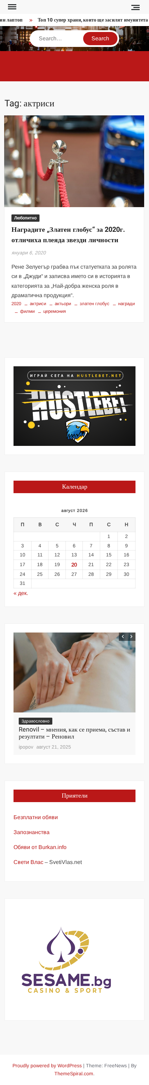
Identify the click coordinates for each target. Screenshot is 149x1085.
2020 (16, 303)
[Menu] (11, 7)
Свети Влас (28, 862)
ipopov (26, 747)
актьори (63, 303)
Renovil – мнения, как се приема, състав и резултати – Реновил (74, 733)
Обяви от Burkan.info (40, 847)
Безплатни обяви (36, 817)
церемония (54, 311)
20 (74, 565)
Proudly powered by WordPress (47, 1065)
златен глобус (94, 303)
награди (126, 303)
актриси (38, 303)
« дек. (21, 593)
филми (27, 311)
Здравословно (35, 721)
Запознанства (32, 832)
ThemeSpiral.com (73, 1073)
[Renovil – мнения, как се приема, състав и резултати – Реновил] (75, 672)
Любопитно (25, 217)
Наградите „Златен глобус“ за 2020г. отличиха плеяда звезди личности (68, 235)
